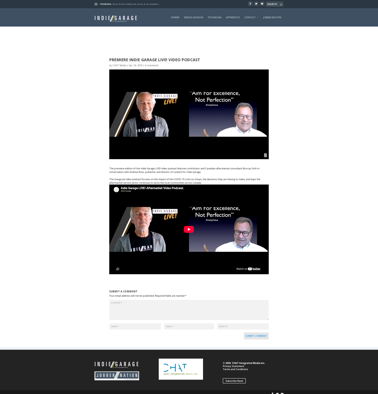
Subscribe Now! (234, 380)
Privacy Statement (233, 366)
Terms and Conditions (235, 369)
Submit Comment (256, 336)
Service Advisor (193, 17)
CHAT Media (119, 65)
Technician (214, 17)
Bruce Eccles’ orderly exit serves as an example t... (136, 4)
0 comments (151, 65)
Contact (250, 17)
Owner (175, 17)
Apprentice (233, 17)
